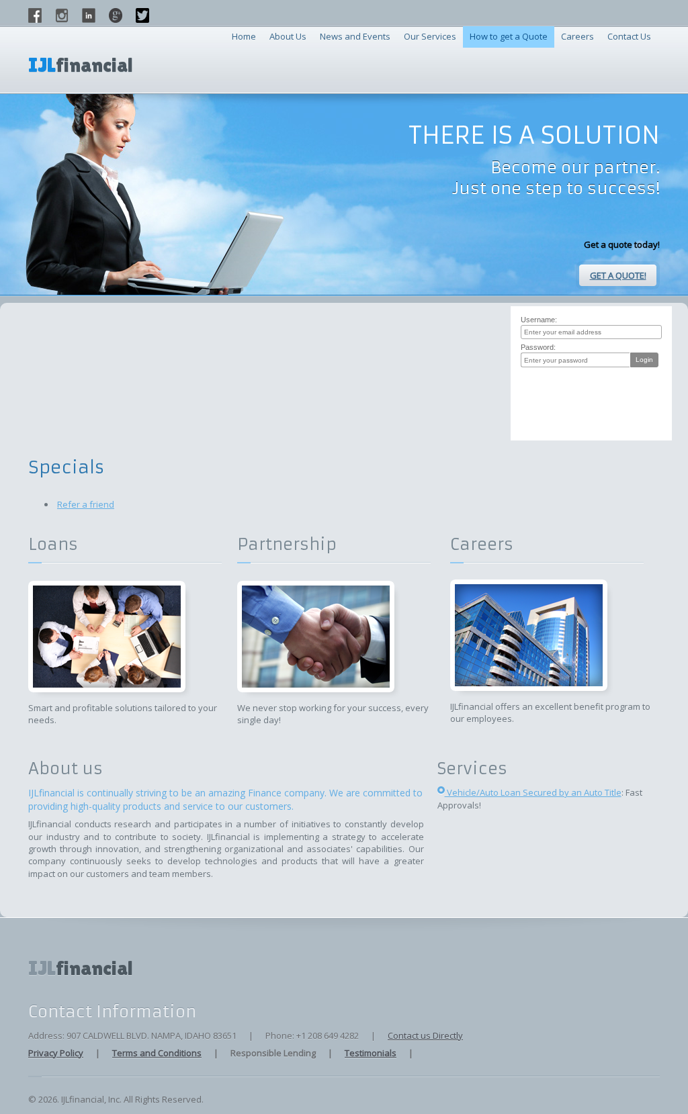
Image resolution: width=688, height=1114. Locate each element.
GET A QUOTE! (618, 275)
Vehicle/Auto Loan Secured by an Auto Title (533, 792)
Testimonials (370, 1053)
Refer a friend (85, 504)
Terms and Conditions (157, 1053)
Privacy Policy (55, 1053)
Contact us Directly (425, 1035)
